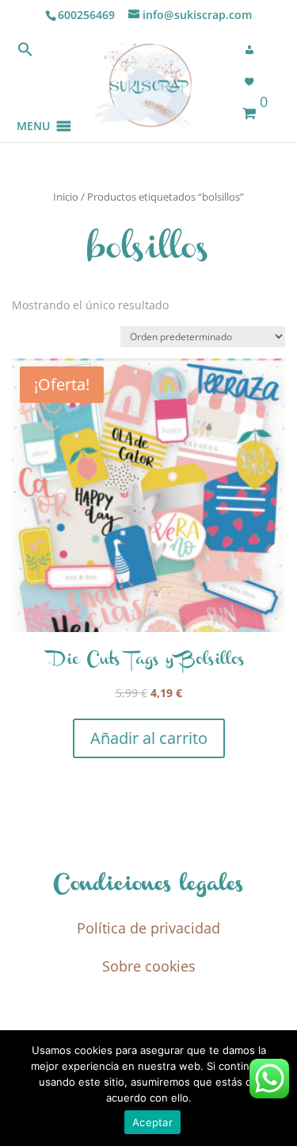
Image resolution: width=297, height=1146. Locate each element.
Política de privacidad (148, 927)
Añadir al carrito (149, 738)
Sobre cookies (149, 965)
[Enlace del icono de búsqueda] (25, 52)
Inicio (65, 197)
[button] (33, 106)
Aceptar (152, 1122)
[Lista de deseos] (254, 82)
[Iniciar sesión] (254, 50)
